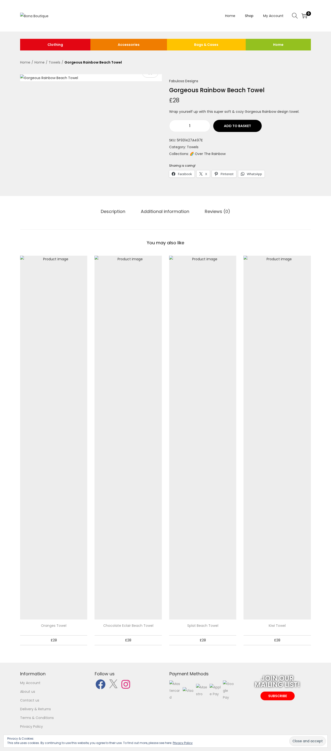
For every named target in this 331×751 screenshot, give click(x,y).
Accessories (129, 44)
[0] (304, 16)
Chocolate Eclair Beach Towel (128, 625)
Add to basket (237, 125)
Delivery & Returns (35, 709)
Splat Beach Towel (202, 625)
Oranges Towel (53, 625)
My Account (30, 682)
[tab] (113, 211)
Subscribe (277, 696)
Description (113, 211)
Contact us (29, 700)
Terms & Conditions (37, 717)
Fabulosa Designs (183, 81)
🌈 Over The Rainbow (208, 153)
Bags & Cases (206, 44)
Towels (54, 62)
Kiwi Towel (277, 625)
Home (278, 44)
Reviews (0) (217, 211)
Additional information (165, 211)
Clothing (55, 44)
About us (27, 691)
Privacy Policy (31, 726)
